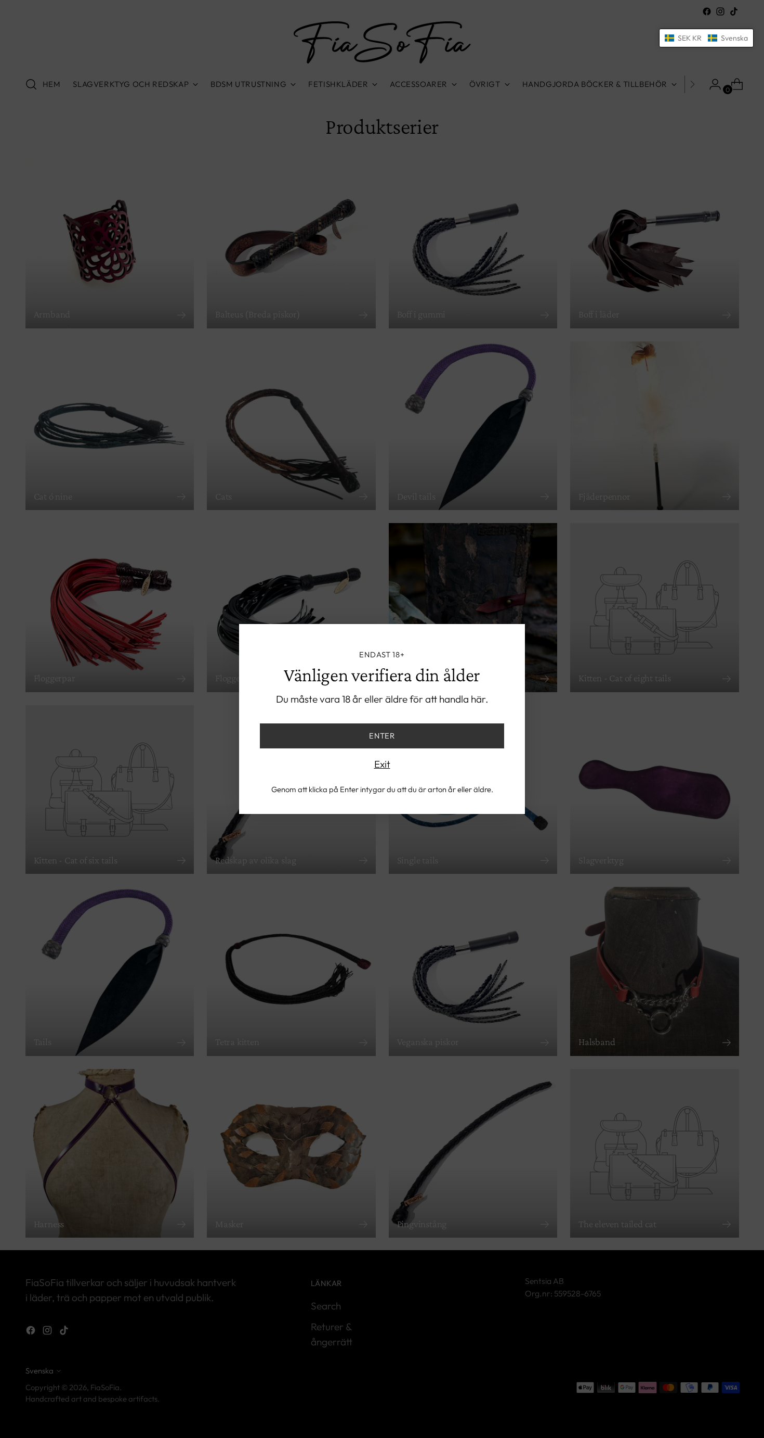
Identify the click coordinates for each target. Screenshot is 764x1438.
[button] (706, 38)
